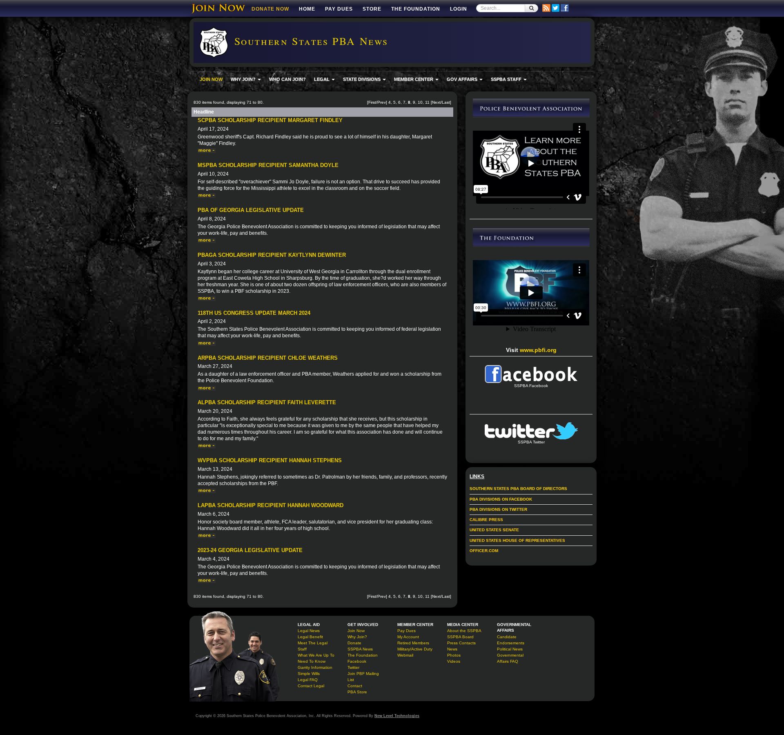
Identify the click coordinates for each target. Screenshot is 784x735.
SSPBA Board (460, 637)
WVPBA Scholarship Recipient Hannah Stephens (270, 460)
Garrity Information (315, 667)
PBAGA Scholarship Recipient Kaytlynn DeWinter (272, 255)
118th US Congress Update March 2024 (254, 313)
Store (372, 9)
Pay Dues (339, 9)
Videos (453, 661)
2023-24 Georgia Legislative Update (250, 550)
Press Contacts (461, 643)
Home (307, 9)
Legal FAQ (308, 679)
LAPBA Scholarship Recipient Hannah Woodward (270, 505)
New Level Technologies (396, 716)
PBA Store (357, 692)
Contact (354, 686)
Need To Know (311, 661)
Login (458, 9)
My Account (408, 637)
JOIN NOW (211, 79)
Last (446, 102)
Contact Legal (311, 686)
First (372, 102)
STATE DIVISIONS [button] (362, 79)
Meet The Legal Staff (312, 646)
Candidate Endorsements (510, 640)
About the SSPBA (464, 630)
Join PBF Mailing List (363, 676)
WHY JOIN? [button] (244, 79)
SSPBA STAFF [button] (507, 79)
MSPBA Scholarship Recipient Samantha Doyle (268, 165)
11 (427, 102)
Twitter (353, 667)
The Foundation (415, 9)
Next (436, 102)
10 (420, 102)
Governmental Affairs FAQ (510, 658)
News (452, 649)
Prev (381, 102)
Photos (454, 655)
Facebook (356, 661)
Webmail (405, 655)
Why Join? (357, 637)
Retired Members (413, 643)
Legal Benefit (310, 637)
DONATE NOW (270, 9)
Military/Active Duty (414, 649)
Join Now (356, 630)
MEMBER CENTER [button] (414, 79)
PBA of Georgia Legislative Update (251, 210)
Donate (354, 643)
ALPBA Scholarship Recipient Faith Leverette (267, 402)
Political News (510, 649)
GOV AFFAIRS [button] (463, 79)
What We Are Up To (316, 655)
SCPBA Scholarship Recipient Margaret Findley (270, 120)
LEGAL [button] (322, 79)
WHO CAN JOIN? (287, 79)
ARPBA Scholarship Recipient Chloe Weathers (268, 358)
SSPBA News (360, 649)
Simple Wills (309, 673)
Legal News (309, 630)
